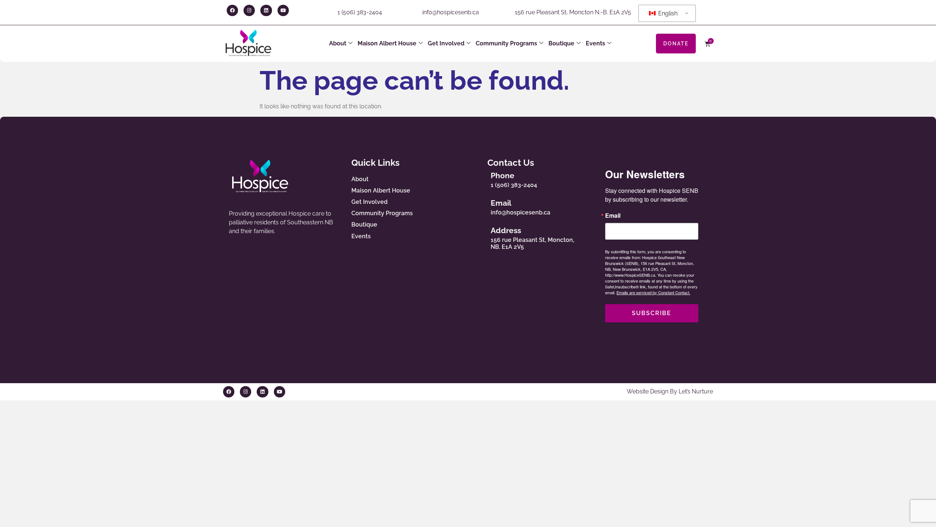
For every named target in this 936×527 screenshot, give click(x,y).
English (667, 13)
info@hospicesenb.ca (450, 12)
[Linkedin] (266, 10)
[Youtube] (283, 10)
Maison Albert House (387, 43)
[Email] (477, 205)
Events (595, 43)
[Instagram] (249, 10)
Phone (502, 175)
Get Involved (446, 43)
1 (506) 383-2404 (359, 12)
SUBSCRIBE (651, 313)
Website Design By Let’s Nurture (670, 391)
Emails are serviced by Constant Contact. (653, 292)
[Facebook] (232, 10)
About (337, 43)
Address (506, 230)
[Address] (477, 236)
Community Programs (506, 43)
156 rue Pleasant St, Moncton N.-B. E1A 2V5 (573, 12)
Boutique (561, 43)
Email (501, 203)
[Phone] (477, 178)
